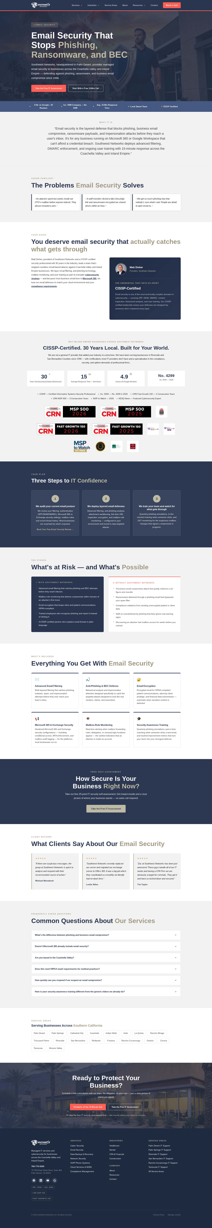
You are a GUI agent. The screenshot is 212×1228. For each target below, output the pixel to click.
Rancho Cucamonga (130, 1041)
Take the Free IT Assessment (48, 88)
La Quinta (139, 1033)
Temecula (38, 1048)
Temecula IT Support (158, 1167)
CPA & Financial (116, 1154)
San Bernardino (78, 1041)
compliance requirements (44, 286)
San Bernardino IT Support (161, 1158)
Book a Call (172, 5)
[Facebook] (33, 1180)
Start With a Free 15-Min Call (85, 88)
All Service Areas (156, 1171)
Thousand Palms (41, 1041)
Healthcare (114, 1146)
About (125, 5)
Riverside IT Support (158, 1154)
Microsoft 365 (89, 278)
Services (76, 5)
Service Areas (111, 5)
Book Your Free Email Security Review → (55, 529)
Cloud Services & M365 (81, 1167)
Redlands (96, 1041)
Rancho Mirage (157, 1033)
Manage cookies (174, 1215)
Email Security (76, 1150)
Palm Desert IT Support (159, 1146)
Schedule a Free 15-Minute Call (87, 1107)
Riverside (60, 1041)
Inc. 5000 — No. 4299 (43, 1187)
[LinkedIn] (40, 1180)
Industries (92, 5)
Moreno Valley (55, 1048)
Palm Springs (58, 1033)
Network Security (78, 1158)
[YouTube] (47, 1180)
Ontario (150, 1041)
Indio (125, 1033)
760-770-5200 (37, 1166)
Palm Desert (39, 1033)
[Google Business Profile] (54, 1180)
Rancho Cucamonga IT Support (163, 1163)
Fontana (111, 1041)
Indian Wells (111, 1033)
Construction (115, 1158)
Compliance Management (82, 1171)
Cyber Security (77, 1146)
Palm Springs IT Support (160, 1150)
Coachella (94, 1033)
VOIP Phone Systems (80, 1163)
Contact (154, 5)
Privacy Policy (158, 1215)
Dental (112, 1150)
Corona (163, 1041)
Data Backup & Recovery (81, 1154)
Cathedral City (76, 1033)
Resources (138, 5)
